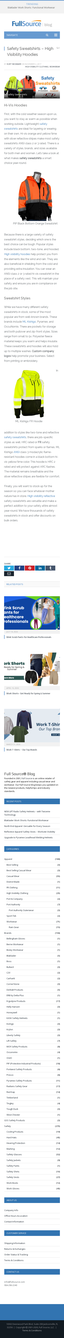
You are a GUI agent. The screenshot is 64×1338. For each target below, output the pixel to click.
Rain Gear (14, 927)
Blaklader (11, 955)
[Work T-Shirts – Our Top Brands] (32, 727)
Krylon (10, 1029)
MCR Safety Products (17, 1046)
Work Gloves (13, 1188)
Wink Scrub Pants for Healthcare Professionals (28, 637)
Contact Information (14, 1221)
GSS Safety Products (14, 1120)
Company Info (11, 1210)
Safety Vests (13, 1177)
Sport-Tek (11, 915)
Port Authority (13, 904)
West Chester (13, 1114)
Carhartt (11, 978)
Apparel (8, 859)
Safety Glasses (14, 1154)
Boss (9, 961)
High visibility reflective (41, 496)
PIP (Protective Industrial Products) (24, 1063)
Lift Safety (12, 1040)
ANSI (17, 452)
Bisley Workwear (15, 949)
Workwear (55, 66)
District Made (13, 881)
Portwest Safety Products (19, 1069)
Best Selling (12, 864)
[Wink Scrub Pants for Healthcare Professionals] (32, 614)
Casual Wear (13, 876)
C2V (8, 972)
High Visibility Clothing (37, 66)
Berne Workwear (15, 944)
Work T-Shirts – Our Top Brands (21, 750)
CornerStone (13, 984)
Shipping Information (14, 1243)
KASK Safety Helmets (17, 1018)
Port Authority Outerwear (21, 910)
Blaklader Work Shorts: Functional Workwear (31, 7)
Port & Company (15, 898)
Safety (7, 1126)
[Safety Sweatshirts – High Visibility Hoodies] (32, 87)
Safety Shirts (13, 1171)
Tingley (10, 1103)
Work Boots (12, 1182)
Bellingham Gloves (16, 938)
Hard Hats (12, 1137)
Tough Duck (12, 1108)
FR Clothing (12, 887)
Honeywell (12, 1012)
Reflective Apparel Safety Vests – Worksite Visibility (29, 831)
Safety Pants (13, 1165)
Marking (11, 1148)
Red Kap (11, 1092)
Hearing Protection (16, 1143)
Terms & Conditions (14, 1260)
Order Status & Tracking (16, 1254)
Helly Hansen (13, 1006)
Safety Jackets (14, 1160)
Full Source (26, 778)
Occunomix (12, 1052)
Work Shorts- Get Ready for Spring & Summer (28, 693)
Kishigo (10, 1023)
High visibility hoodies (17, 254)
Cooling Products (15, 1131)
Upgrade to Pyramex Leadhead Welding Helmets (28, 837)
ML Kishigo (29, 321)
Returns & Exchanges (14, 1248)
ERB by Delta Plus (15, 995)
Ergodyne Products (16, 1001)
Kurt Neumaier (14, 64)
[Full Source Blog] (32, 23)
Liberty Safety (13, 1035)
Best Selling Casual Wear (19, 870)
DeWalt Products (15, 989)
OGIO (9, 1057)
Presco (10, 1074)
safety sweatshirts (15, 437)
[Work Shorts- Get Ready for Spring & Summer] (32, 671)
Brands (7, 932)
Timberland (12, 1097)
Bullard (10, 967)
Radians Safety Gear (17, 1086)
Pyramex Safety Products (19, 1080)
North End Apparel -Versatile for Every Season (27, 826)
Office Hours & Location (16, 1215)
